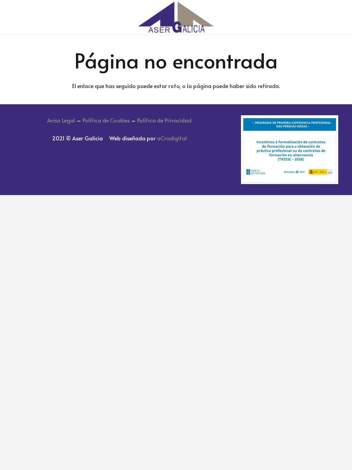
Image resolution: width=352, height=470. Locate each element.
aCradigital (172, 138)
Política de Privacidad (164, 120)
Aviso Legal (61, 120)
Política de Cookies (106, 120)
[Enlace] (175, 17)
